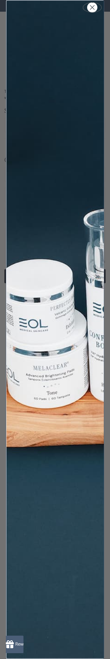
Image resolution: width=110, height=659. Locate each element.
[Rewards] (14, 644)
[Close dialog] (92, 7)
